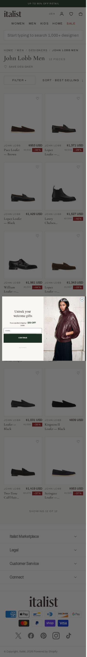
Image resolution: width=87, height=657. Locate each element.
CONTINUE (21, 337)
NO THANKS (21, 347)
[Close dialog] (80, 299)
